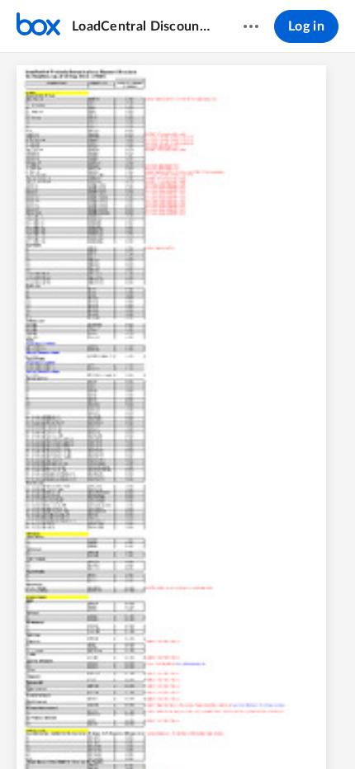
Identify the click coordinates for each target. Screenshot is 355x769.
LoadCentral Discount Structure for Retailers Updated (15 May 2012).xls (141, 26)
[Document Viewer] (177, 411)
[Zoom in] (205, 728)
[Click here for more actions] (250, 26)
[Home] (38, 26)
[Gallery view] (270, 728)
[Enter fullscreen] (299, 728)
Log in (306, 26)
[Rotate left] (238, 728)
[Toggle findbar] (55, 728)
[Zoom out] (149, 728)
